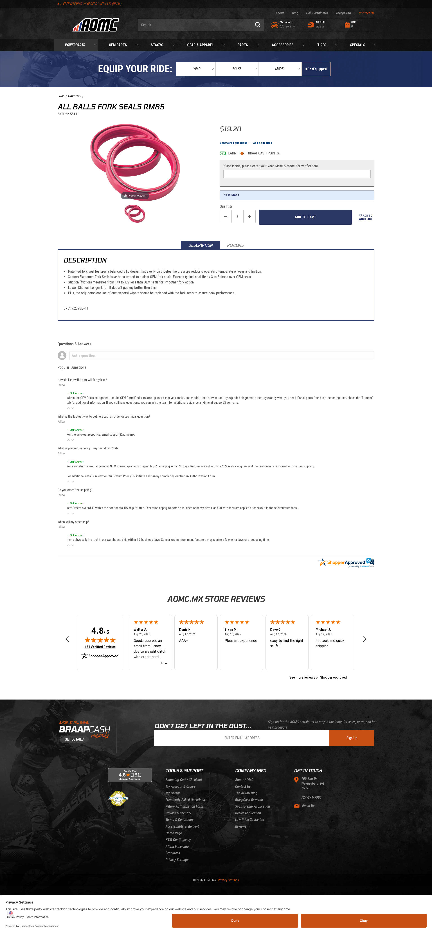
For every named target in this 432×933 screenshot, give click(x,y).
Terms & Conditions (180, 820)
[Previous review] (67, 639)
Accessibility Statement (182, 826)
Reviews (240, 826)
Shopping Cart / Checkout (184, 780)
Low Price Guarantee (249, 820)
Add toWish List (366, 217)
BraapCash (343, 13)
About (279, 13)
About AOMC (244, 780)
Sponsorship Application (252, 806)
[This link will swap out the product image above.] (135, 162)
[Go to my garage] (275, 25)
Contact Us (366, 13)
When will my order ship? (73, 522)
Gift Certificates (317, 13)
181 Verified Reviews (100, 647)
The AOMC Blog (246, 793)
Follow (61, 385)
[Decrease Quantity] (226, 216)
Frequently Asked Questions (185, 800)
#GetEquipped (316, 69)
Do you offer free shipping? (75, 490)
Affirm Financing (177, 846)
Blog (295, 13)
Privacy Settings (177, 860)
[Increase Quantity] (250, 216)
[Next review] (365, 639)
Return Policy (122, 476)
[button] (68, 408)
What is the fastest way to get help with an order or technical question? (104, 417)
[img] (100, 640)
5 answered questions (234, 143)
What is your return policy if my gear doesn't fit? (88, 448)
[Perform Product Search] (258, 25)
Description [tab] (200, 245)
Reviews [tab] (235, 245)
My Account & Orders (181, 786)
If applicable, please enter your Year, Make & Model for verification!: (270, 166)
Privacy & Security (178, 813)
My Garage (173, 793)
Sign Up (351, 738)
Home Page (174, 833)
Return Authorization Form (197, 476)
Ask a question (262, 143)
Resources (173, 853)
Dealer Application (248, 813)
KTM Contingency (178, 840)
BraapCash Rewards (249, 800)
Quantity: (226, 206)
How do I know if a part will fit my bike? (82, 380)
